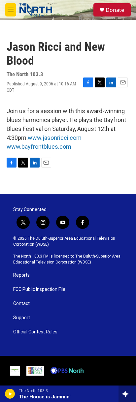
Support (21, 317)
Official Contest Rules (35, 331)
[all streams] (127, 394)
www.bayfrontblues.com (39, 146)
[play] (10, 393)
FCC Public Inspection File (39, 289)
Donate (115, 10)
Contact (21, 303)
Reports (21, 275)
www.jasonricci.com (55, 137)
